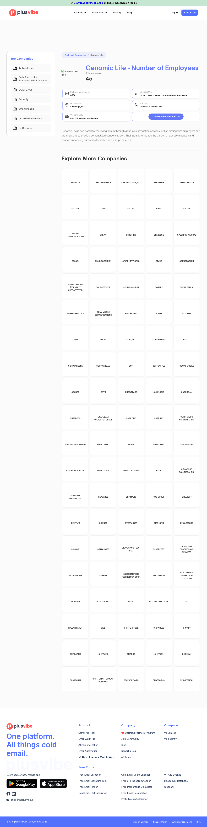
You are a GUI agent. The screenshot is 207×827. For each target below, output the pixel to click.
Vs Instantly (170, 738)
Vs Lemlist (170, 732)
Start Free (190, 12)
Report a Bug (128, 751)
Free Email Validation (89, 774)
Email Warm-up (86, 738)
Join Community (130, 738)
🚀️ (96, 757)
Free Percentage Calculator (136, 786)
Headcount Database (176, 780)
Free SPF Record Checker (136, 780)
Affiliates (126, 757)
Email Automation (88, 751)
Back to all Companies (75, 55)
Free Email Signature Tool (92, 780)
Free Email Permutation (134, 793)
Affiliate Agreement (182, 822)
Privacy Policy (160, 822)
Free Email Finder (88, 786)
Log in (174, 12)
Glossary (169, 786)
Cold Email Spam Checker (135, 774)
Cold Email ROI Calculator (92, 793)
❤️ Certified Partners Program (138, 732)
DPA (198, 822)
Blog (123, 745)
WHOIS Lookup (172, 774)
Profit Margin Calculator (134, 799)
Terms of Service (139, 822)
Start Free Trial (86, 732)
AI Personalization (88, 745)
